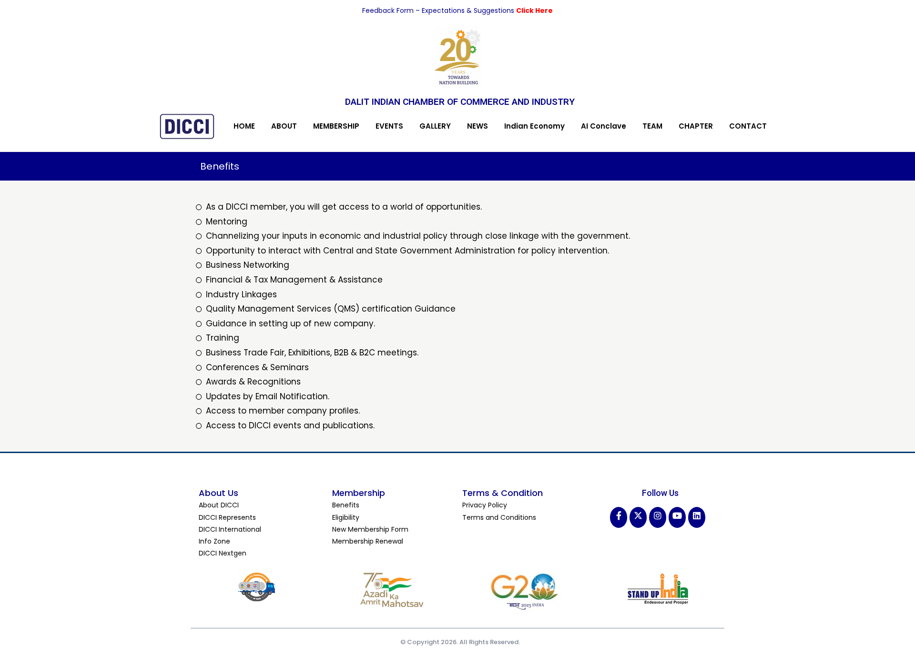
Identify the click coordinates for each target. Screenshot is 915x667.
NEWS (477, 126)
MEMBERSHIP (336, 126)
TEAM (652, 126)
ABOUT (284, 126)
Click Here (534, 10)
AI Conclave (603, 126)
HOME (244, 126)
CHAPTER (696, 126)
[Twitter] (638, 517)
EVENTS (389, 126)
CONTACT (748, 126)
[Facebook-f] (618, 517)
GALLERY (435, 126)
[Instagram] (657, 517)
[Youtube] (677, 517)
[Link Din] (696, 517)
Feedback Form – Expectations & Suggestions (439, 10)
